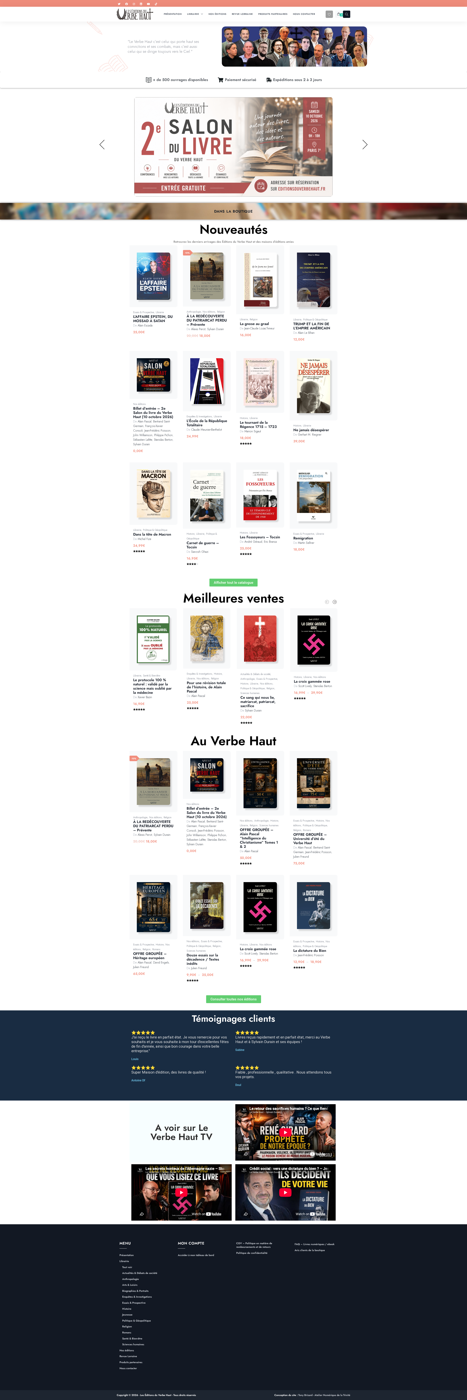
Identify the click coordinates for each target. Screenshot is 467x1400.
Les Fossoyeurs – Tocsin (260, 537)
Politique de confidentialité (251, 1253)
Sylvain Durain (215, 329)
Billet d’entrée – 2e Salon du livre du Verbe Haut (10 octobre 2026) (153, 412)
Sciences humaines (250, 693)
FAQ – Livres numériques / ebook (314, 1244)
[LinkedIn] (141, 4)
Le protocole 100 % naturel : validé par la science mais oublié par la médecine (152, 686)
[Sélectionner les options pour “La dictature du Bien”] (318, 909)
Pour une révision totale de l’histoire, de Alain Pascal (206, 687)
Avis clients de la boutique (310, 1250)
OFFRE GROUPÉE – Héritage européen (150, 956)
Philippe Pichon (163, 435)
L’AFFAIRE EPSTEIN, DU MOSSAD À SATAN (153, 319)
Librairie (160, 312)
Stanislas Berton (163, 440)
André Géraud (253, 542)
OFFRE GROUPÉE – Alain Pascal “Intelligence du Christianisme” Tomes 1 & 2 (259, 838)
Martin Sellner (306, 543)
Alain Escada (145, 325)
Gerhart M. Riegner (309, 434)
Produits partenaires (130, 1362)
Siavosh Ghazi (199, 552)
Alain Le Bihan (306, 333)
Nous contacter (128, 1368)
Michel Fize (144, 539)
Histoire (244, 418)
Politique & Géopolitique (315, 319)
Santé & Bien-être (151, 675)
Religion (221, 312)
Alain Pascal (144, 421)
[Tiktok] (156, 4)
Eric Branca (270, 542)
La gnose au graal (254, 324)
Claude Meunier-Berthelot (206, 430)
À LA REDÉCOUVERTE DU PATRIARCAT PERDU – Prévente (207, 320)
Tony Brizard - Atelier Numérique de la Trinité (324, 1395)
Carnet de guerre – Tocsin (203, 545)
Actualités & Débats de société (255, 674)
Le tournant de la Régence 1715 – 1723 (258, 424)
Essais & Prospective (143, 312)
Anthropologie (194, 312)
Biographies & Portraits (135, 1291)
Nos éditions (209, 312)
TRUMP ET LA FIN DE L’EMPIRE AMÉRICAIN (311, 326)
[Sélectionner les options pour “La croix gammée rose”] (318, 644)
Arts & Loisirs (129, 1285)
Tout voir (127, 1267)
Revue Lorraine (128, 1356)
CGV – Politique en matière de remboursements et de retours (254, 1245)
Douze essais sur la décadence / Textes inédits (203, 959)
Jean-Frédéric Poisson (157, 430)
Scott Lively (305, 686)
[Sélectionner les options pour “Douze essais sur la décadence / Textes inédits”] (211, 909)
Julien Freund (301, 857)
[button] (157, 280)
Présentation (126, 1255)
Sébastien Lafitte (142, 440)
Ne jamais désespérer (311, 430)
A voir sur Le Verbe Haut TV (181, 1132)
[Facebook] (126, 4)
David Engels (161, 962)
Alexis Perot (198, 329)
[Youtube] (148, 4)
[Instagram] (134, 4)
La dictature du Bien (309, 951)
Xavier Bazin (145, 697)
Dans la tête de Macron (152, 534)
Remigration (303, 538)
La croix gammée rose (312, 681)
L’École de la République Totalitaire (207, 423)
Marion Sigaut (252, 431)
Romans (307, 830)
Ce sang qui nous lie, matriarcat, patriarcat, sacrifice (257, 701)
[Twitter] (119, 4)
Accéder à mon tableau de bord (196, 1255)
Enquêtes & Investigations (199, 416)
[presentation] (327, 602)
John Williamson (142, 435)
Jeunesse (127, 1314)
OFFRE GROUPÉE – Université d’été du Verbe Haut (310, 838)
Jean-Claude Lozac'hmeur (259, 328)
